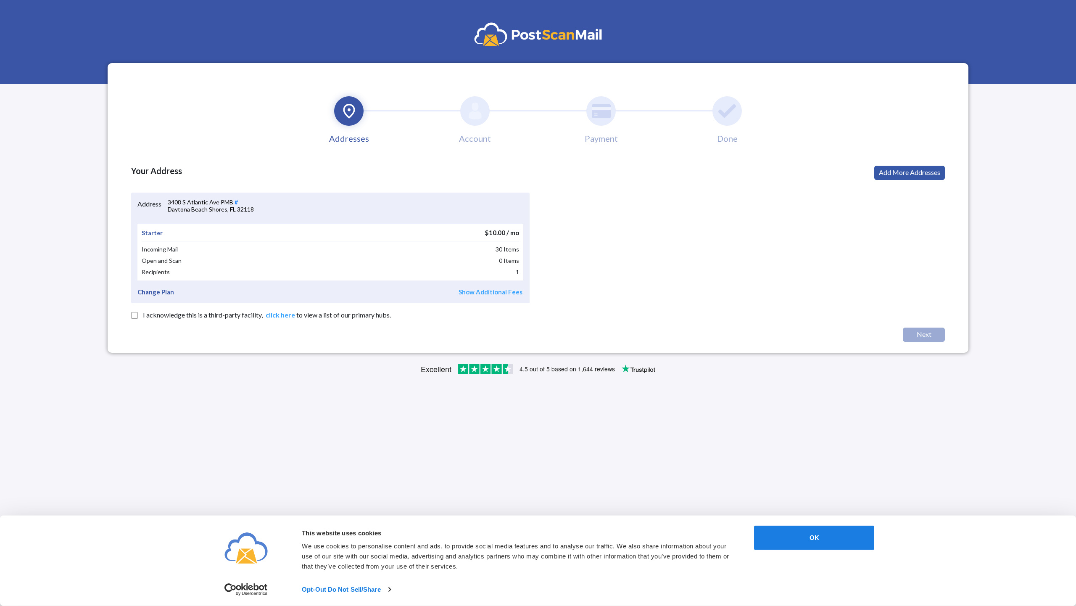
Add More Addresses (909, 172)
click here (280, 315)
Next (924, 334)
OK (814, 537)
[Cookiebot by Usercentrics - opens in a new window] (246, 589)
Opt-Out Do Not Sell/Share (341, 589)
